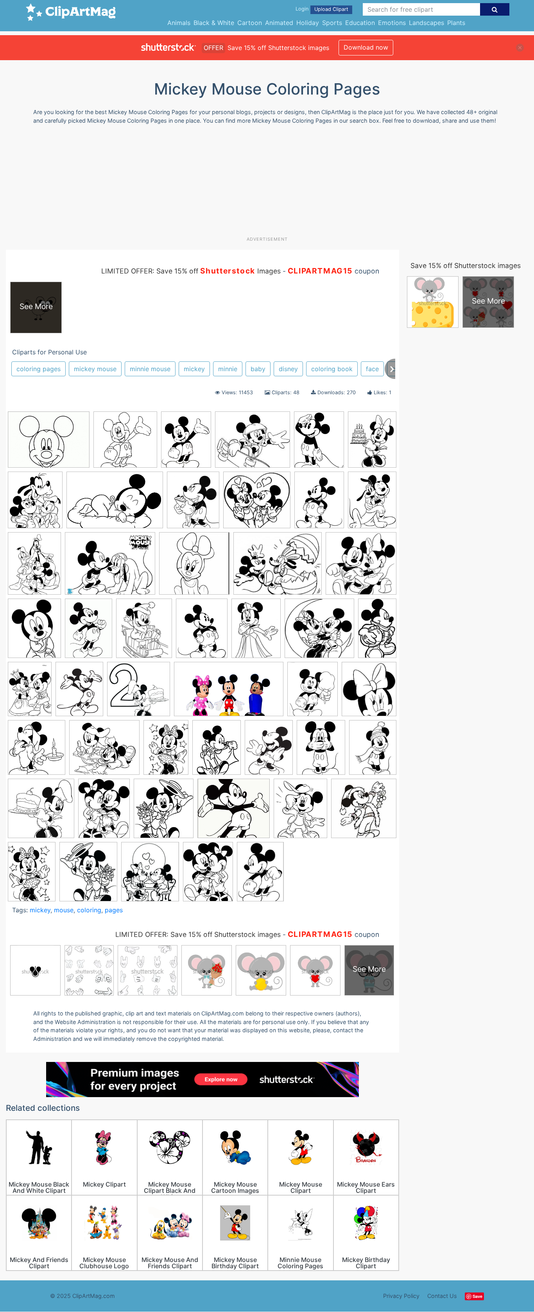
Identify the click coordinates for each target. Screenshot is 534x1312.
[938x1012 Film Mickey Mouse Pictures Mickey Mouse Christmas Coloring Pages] (36, 750)
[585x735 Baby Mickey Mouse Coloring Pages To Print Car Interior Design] (34, 632)
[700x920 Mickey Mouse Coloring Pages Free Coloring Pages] (34, 567)
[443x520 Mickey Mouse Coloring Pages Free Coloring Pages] (35, 503)
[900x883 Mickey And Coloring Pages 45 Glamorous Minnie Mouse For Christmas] (139, 692)
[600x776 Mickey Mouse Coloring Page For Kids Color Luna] (319, 503)
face (372, 369)
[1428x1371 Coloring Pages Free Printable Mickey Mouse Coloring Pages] (319, 632)
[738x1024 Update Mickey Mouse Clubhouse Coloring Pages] (31, 875)
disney (288, 369)
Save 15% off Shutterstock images (465, 265)
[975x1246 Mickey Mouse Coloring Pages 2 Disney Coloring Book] (372, 750)
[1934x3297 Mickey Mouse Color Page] (377, 631)
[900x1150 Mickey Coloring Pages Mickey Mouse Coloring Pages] (216, 750)
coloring (89, 910)
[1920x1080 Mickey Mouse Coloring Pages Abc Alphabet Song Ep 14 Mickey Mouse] (228, 692)
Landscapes (426, 23)
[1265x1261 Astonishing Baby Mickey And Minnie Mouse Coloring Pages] (194, 567)
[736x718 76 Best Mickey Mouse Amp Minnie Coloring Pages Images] (361, 567)
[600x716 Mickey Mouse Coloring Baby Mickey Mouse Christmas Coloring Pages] (144, 632)
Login (302, 9)
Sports (332, 23)
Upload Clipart (331, 9)
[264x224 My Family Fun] (252, 443)
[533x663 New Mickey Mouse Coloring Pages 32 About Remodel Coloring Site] (300, 812)
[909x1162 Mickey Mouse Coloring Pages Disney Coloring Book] (321, 750)
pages (114, 910)
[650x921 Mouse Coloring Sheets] (260, 875)
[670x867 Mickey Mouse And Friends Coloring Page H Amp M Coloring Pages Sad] (268, 751)
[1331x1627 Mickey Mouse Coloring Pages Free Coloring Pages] (312, 692)
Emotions (392, 23)
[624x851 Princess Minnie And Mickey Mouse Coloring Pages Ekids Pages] (256, 632)
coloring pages (38, 369)
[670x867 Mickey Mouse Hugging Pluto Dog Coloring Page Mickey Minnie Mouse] (372, 503)
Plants (456, 23)
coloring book (332, 369)
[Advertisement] (267, 183)
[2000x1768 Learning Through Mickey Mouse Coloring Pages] (104, 751)
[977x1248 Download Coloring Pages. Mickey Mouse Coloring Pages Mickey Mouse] (186, 443)
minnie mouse (150, 369)
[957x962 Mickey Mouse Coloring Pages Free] (41, 812)
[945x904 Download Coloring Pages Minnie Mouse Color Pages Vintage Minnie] (257, 504)
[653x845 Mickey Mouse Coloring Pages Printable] (201, 632)
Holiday (307, 23)
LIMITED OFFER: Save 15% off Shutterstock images (198, 934)
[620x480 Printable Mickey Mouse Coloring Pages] (110, 567)
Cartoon (249, 23)
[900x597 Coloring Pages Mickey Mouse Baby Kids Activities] (115, 504)
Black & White (214, 23)
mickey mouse (95, 369)
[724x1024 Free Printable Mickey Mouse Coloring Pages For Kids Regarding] (88, 632)
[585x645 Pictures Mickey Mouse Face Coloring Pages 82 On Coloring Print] (369, 692)
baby (258, 369)
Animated (279, 23)
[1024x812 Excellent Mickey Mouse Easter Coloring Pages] (277, 567)
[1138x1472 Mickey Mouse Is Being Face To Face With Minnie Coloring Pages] (104, 812)
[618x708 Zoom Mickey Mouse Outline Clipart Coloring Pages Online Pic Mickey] (88, 875)
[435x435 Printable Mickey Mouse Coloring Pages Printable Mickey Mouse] (125, 443)
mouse (63, 910)
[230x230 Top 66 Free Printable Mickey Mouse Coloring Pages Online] (364, 811)
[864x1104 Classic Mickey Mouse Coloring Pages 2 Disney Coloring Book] (319, 443)
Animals (178, 23)
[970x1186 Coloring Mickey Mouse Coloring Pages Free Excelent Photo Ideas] (193, 503)
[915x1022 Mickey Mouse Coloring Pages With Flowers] (163, 812)
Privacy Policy (401, 1295)
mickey (194, 369)
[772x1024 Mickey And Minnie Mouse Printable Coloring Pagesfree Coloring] (208, 875)
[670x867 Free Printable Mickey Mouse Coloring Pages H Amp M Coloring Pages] (79, 692)
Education (360, 23)
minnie (227, 369)
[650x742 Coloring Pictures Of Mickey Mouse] (150, 875)
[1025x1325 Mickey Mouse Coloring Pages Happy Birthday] (372, 443)
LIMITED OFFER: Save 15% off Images (191, 271)
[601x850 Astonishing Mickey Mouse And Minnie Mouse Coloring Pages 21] (29, 692)
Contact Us (442, 1295)
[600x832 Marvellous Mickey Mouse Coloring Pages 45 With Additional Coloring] (166, 751)
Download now (366, 47)
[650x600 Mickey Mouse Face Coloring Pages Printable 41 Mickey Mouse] (233, 812)
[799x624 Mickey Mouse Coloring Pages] (48, 443)
